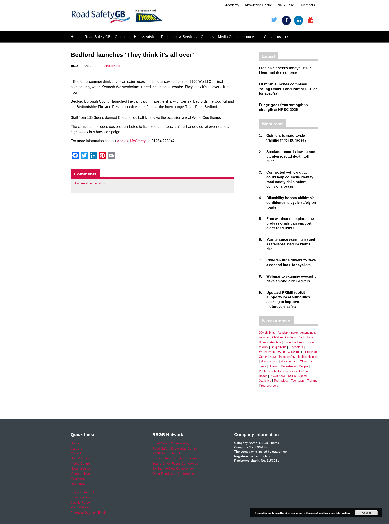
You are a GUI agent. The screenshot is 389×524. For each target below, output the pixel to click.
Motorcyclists (269, 361)
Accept (366, 513)
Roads (263, 376)
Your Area (252, 37)
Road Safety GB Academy (170, 443)
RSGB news (278, 376)
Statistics (265, 380)
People (303, 366)
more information (339, 513)
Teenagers (298, 380)
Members (308, 5)
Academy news (288, 332)
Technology (281, 380)
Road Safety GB (98, 37)
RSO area (78, 484)
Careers (207, 37)
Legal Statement (82, 492)
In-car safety (287, 356)
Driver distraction (270, 342)
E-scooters (296, 347)
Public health (267, 371)
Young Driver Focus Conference (175, 463)
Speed (302, 376)
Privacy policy (80, 497)
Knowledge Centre (258, 5)
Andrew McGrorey (131, 141)
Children (277, 337)
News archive (80, 468)
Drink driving (111, 65)
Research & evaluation (293, 371)
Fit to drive (310, 351)
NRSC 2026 (286, 5)
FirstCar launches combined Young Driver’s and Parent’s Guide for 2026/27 (288, 89)
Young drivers (269, 385)
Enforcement (267, 351)
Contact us (272, 37)
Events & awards (289, 351)
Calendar (122, 37)
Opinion (273, 366)
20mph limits (267, 332)
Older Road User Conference (173, 473)
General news (268, 356)
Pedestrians (288, 366)
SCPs (292, 376)
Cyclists (290, 337)
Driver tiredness (293, 342)
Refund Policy (80, 507)
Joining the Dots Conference (172, 468)
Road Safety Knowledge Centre (174, 448)
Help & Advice (145, 37)
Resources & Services (179, 37)
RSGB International (166, 453)
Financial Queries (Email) (89, 512)
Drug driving (278, 347)
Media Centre (229, 37)
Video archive (80, 473)
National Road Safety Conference (176, 458)
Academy (232, 5)
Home (75, 37)
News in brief (288, 361)
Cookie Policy (80, 502)
